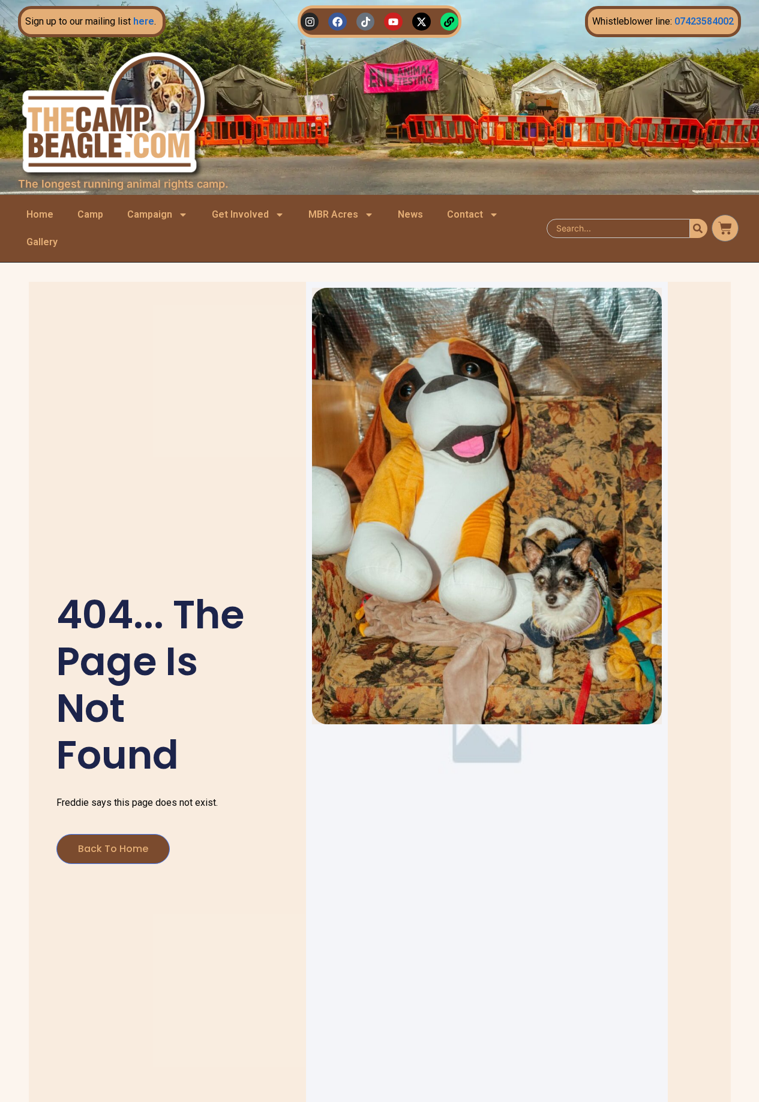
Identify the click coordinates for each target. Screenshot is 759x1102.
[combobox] (618, 228)
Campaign (149, 214)
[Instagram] (310, 22)
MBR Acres (333, 214)
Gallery (42, 242)
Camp (90, 214)
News (410, 214)
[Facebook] (337, 22)
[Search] (698, 228)
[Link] (449, 22)
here (143, 21)
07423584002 (704, 21)
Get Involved (240, 214)
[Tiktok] (365, 22)
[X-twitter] (421, 22)
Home (39, 214)
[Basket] (725, 228)
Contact (465, 214)
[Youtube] (393, 22)
